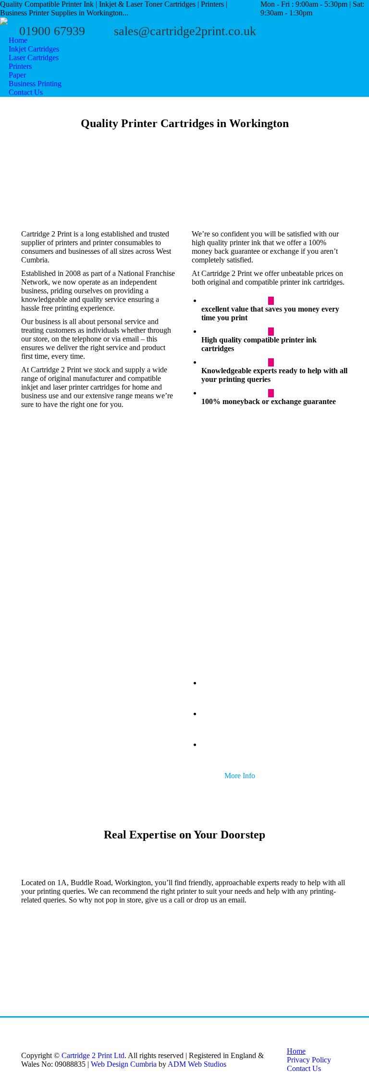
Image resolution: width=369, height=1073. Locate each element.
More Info (39, 586)
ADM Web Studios (197, 1064)
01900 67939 (52, 31)
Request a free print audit (63, 770)
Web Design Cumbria (124, 1064)
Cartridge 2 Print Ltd (93, 1055)
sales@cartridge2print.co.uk (185, 31)
